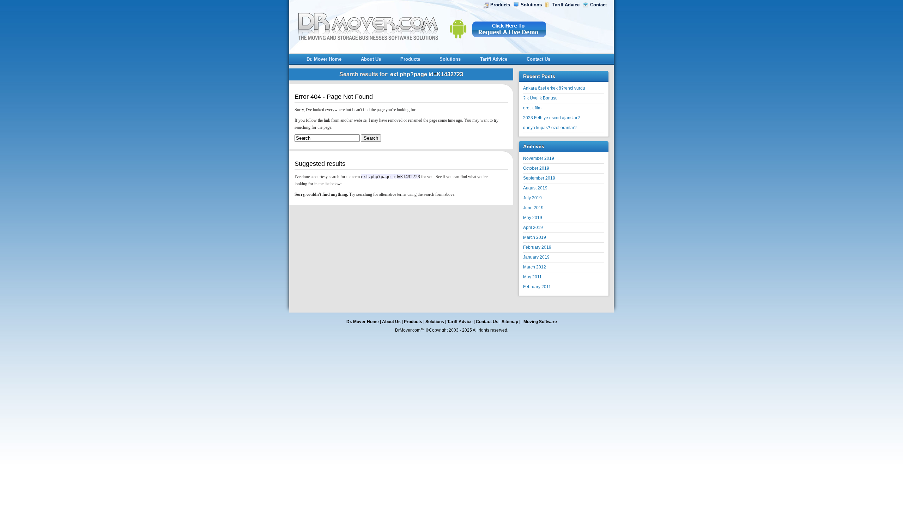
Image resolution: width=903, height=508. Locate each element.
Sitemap (510, 321)
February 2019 (537, 247)
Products (500, 4)
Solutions (531, 4)
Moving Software (540, 321)
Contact (598, 4)
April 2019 (533, 227)
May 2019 (532, 217)
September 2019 (539, 178)
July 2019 (532, 197)
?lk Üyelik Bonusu (540, 98)
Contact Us (538, 59)
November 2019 (538, 158)
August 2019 (535, 188)
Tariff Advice (566, 4)
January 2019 (536, 257)
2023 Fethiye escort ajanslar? (551, 117)
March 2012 (534, 267)
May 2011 (532, 276)
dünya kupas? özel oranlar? (550, 127)
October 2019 (536, 168)
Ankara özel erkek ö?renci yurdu (554, 88)
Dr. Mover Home (324, 59)
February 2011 (537, 286)
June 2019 (533, 207)
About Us (371, 59)
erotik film (532, 107)
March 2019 (534, 237)
